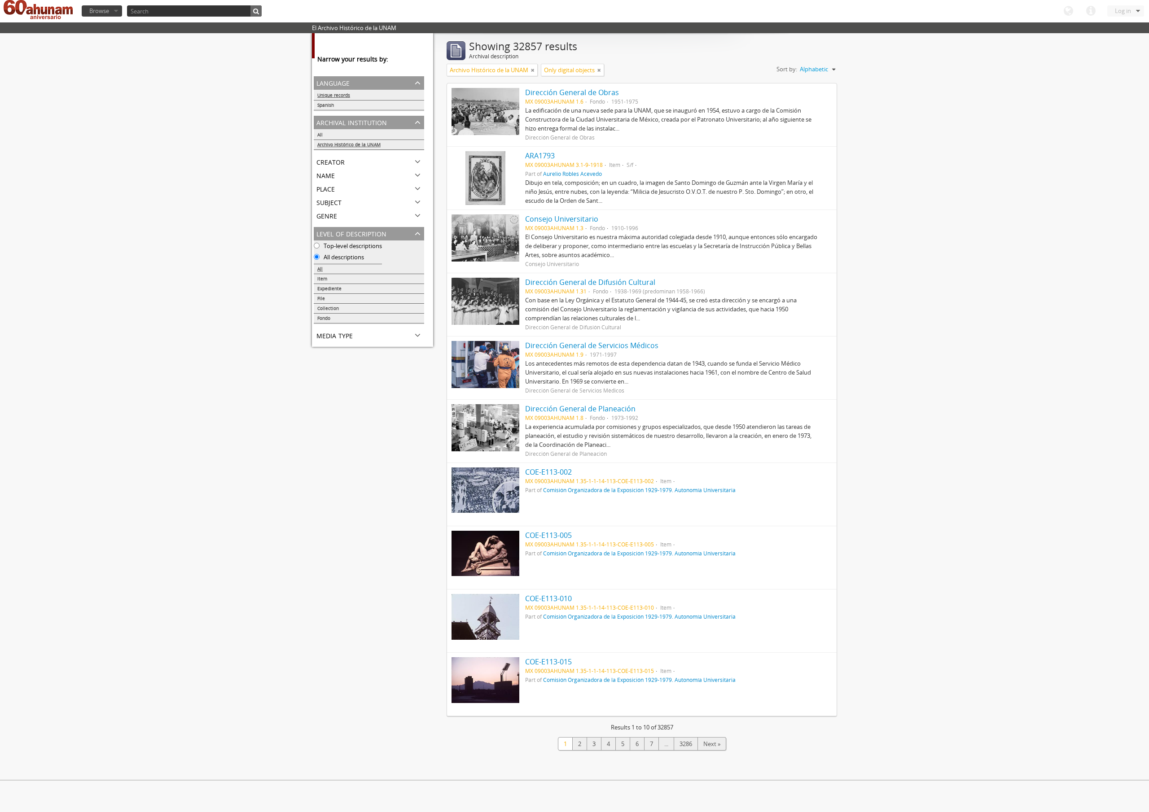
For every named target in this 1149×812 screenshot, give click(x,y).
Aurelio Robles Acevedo (572, 173)
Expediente (329, 288)
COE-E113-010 (548, 598)
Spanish (325, 105)
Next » (711, 744)
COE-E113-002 (548, 472)
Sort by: (786, 69)
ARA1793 (540, 156)
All (320, 134)
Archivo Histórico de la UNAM (349, 144)
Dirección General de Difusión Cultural (590, 282)
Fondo (323, 318)
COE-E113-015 (548, 662)
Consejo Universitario (561, 219)
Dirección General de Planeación (580, 409)
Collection (328, 308)
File (321, 298)
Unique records (333, 95)
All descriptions (343, 257)
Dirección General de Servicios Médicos (591, 345)
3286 (686, 744)
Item (322, 278)
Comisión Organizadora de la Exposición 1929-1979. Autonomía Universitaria (639, 489)
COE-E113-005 (548, 535)
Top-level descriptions (352, 246)
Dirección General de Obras (572, 92)
